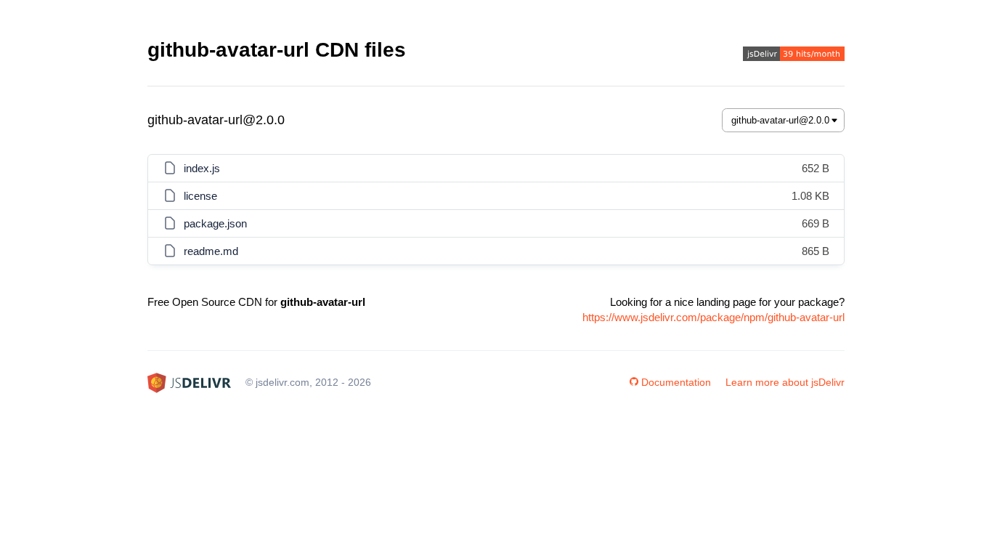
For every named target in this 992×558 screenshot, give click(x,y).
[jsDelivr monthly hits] (794, 55)
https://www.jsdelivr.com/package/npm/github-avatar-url (713, 317)
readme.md (211, 251)
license (200, 196)
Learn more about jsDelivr (785, 382)
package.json (215, 223)
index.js (202, 168)
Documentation (676, 382)
